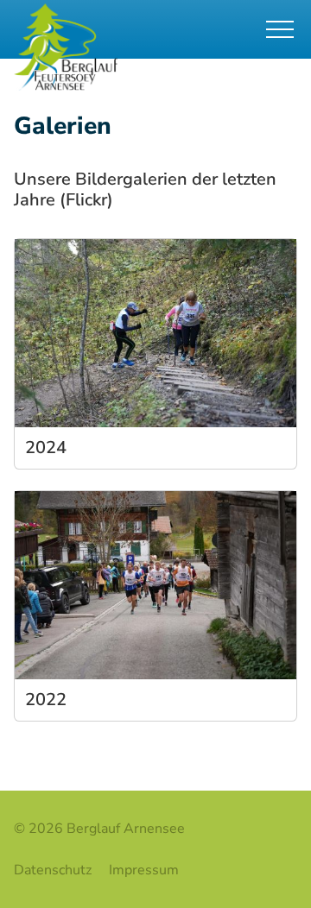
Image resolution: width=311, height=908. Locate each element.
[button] (283, 29)
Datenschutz (53, 870)
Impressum (144, 870)
